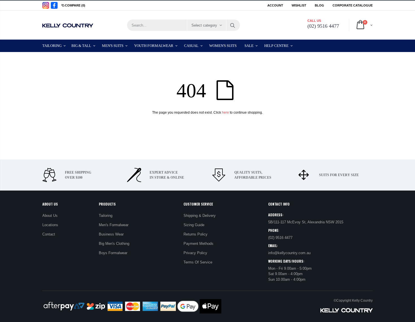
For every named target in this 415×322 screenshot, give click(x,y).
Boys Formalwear (113, 253)
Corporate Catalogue (353, 5)
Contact (48, 234)
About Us (50, 215)
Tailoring (105, 215)
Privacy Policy (195, 253)
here (225, 112)
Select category (204, 25)
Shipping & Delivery (200, 215)
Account (275, 5)
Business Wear (111, 234)
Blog (319, 5)
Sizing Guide (194, 225)
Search (232, 25)
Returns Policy (195, 234)
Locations (50, 225)
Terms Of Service (198, 262)
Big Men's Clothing (114, 243)
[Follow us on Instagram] (45, 5)
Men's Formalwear (113, 225)
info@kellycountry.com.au (289, 253)
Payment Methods (198, 243)
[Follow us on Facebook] (54, 5)
